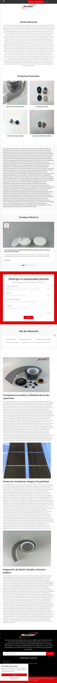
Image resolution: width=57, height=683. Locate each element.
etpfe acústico (26, 342)
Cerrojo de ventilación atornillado (42, 136)
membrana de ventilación (25, 339)
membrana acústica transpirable (41, 342)
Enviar (28, 317)
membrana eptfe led (10, 339)
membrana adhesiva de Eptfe (43, 339)
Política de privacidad (32, 680)
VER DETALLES (15, 92)
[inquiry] (55, 335)
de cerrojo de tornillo (42, 106)
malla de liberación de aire (12, 342)
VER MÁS (7, 260)
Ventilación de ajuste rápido (15, 136)
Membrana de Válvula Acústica (15, 106)
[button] (23, 265)
